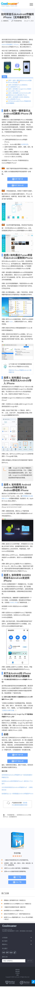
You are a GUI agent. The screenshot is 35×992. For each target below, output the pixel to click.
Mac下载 (18, 882)
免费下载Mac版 (18, 185)
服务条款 (17, 969)
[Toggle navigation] (31, 4)
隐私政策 (17, 971)
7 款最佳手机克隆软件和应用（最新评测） (15, 907)
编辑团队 (6, 21)
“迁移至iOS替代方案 (8, 710)
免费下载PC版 (18, 179)
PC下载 (18, 877)
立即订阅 (29, 961)
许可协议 (17, 973)
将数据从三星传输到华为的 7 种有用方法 (14, 900)
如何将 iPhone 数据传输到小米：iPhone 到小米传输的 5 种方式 (18, 918)
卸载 (17, 975)
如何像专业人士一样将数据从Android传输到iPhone (17, 794)
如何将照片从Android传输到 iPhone (13, 910)
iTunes (10, 321)
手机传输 (17, 853)
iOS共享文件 (24, 144)
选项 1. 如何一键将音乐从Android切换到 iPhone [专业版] (19, 81)
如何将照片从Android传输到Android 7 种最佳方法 (17, 904)
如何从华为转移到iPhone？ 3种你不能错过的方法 (17, 914)
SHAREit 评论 (13, 602)
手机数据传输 (18, 21)
